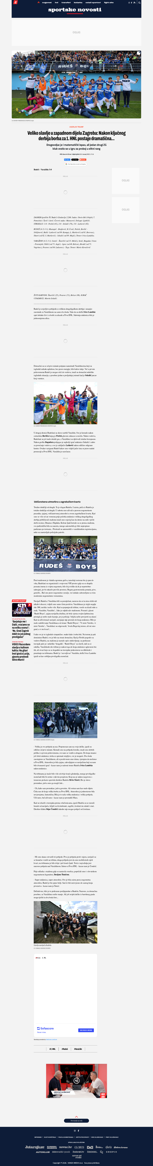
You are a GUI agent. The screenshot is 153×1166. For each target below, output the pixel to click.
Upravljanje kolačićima (76, 1142)
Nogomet (47, 2)
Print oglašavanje (112, 1137)
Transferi (66, 2)
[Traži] (139, 2)
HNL (56, 2)
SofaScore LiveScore (51, 1039)
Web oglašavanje (97, 1137)
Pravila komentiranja (65, 1137)
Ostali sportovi (93, 2)
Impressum (38, 1137)
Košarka (78, 2)
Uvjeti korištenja (50, 1137)
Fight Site (109, 2)
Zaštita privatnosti (82, 1137)
